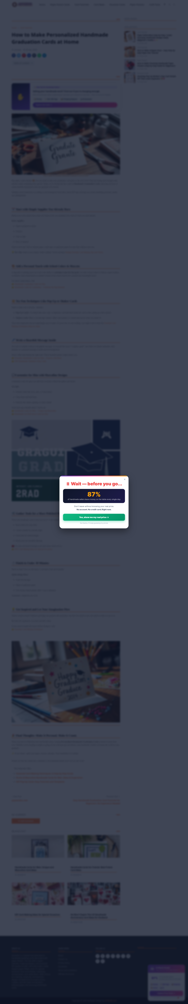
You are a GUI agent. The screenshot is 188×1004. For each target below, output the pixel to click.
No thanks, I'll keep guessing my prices (94, 523)
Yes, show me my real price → (94, 517)
